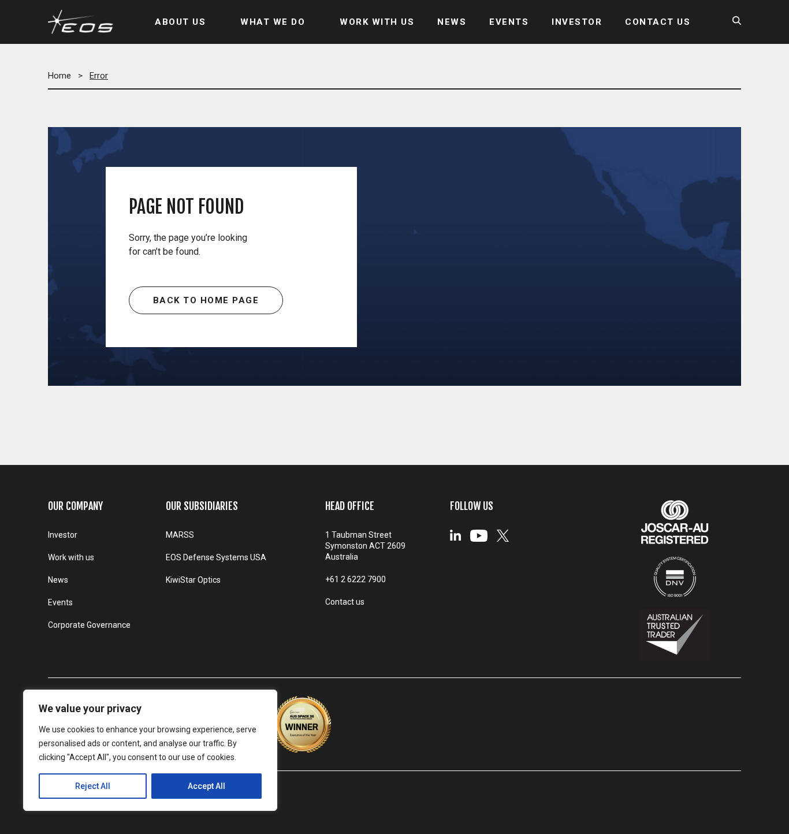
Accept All (206, 786)
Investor (62, 534)
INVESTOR (577, 22)
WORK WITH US (377, 22)
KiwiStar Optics (193, 579)
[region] (150, 750)
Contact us (344, 601)
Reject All (92, 786)
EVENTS (509, 22)
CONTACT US (657, 22)
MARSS (180, 534)
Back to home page (206, 300)
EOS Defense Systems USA (216, 557)
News (58, 579)
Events (60, 602)
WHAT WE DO (272, 22)
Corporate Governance (89, 625)
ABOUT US (180, 22)
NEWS (451, 22)
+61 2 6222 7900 (355, 579)
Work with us (71, 557)
